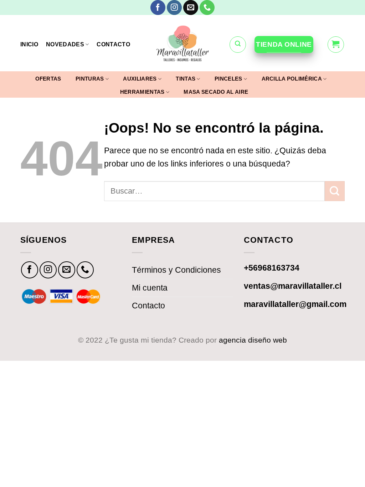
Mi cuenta (150, 287)
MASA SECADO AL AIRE (216, 92)
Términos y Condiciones (176, 270)
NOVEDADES (65, 44)
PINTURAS (90, 79)
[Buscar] (238, 44)
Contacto (148, 305)
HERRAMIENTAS (142, 92)
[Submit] (335, 191)
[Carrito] (336, 44)
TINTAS (185, 79)
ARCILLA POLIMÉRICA (292, 79)
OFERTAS (48, 79)
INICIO (29, 44)
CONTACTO (113, 44)
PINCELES (228, 79)
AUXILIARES (139, 79)
